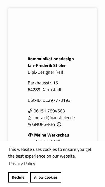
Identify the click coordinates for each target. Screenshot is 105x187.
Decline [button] (18, 177)
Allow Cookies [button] (46, 177)
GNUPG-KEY (44, 124)
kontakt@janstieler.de (53, 117)
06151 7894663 (49, 110)
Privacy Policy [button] (22, 163)
